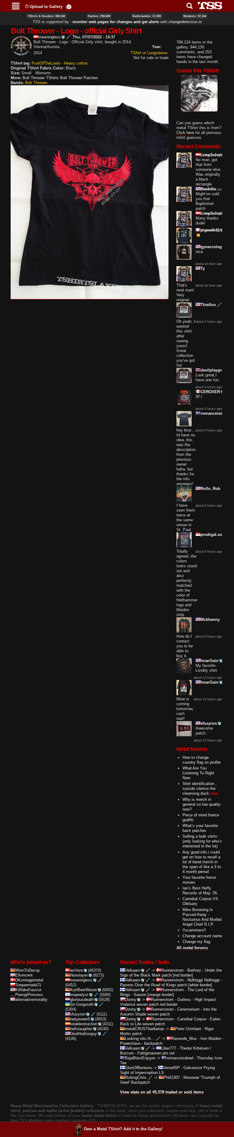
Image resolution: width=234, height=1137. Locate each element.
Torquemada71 (28, 985)
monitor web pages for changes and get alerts (116, 21)
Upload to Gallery (46, 6)
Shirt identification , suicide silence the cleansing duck (200, 788)
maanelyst (79, 994)
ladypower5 (80, 1019)
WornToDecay (27, 970)
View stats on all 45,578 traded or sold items (162, 1092)
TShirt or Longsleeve (149, 53)
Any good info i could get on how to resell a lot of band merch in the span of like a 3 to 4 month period (202, 862)
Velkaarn (132, 970)
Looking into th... (139, 1038)
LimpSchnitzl (213, 155)
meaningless (49, 37)
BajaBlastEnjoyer (140, 1058)
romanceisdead (214, 413)
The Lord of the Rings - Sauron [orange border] (167, 992)
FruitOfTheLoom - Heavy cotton (59, 63)
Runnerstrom (172, 970)
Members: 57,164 (194, 16)
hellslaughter (81, 1028)
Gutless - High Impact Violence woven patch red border (168, 1002)
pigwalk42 (209, 230)
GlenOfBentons (138, 1067)
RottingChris (136, 1077)
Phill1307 (172, 1077)
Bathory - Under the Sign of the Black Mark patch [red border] (171, 972)
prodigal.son (212, 534)
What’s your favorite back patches (200, 828)
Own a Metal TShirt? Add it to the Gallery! (123, 1129)
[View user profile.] (21, 53)
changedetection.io (185, 21)
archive (76, 970)
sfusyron (208, 723)
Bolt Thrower (36, 82)
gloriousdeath (82, 999)
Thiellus (208, 304)
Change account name (202, 936)
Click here (185, 132)
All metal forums (192, 947)
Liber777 (168, 1048)
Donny (130, 999)
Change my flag (196, 941)
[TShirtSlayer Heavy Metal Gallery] (208, 5)
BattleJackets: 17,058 (147, 16)
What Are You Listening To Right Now (198, 773)
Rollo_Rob (210, 488)
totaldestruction (83, 1024)
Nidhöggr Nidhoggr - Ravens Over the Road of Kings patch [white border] (171, 982)
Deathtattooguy (83, 1033)
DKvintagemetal (29, 980)
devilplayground (215, 370)
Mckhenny (210, 619)
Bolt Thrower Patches (79, 78)
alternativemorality (31, 999)
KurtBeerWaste (83, 989)
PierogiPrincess (29, 994)
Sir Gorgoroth (82, 1004)
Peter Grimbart (188, 1028)
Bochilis (208, 189)
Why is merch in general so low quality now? (202, 804)
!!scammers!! (194, 930)
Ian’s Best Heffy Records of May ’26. (200, 890)
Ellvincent (24, 975)
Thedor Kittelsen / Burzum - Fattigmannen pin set (165, 1050)
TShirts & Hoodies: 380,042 (46, 16)
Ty (202, 268)
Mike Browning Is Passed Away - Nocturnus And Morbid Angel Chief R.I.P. (202, 917)
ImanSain (209, 660)
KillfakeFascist (28, 989)
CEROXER (210, 391)
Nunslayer (79, 975)
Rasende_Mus (184, 1038)
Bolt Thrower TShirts (41, 78)
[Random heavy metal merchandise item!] (68, 6)
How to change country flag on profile (202, 760)
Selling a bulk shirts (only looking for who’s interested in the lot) (202, 841)
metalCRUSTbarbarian (144, 1028)
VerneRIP (171, 1067)
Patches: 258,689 (99, 16)
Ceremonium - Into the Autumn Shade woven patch (168, 1011)
